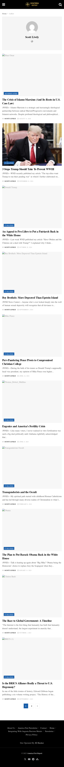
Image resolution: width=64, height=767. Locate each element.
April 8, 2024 (24, 442)
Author (11, 13)
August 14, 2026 (25, 119)
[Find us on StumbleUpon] (37, 759)
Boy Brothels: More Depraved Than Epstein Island (30, 297)
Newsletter (49, 731)
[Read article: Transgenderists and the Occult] (32, 467)
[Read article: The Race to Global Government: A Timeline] (32, 596)
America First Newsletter (27, 728)
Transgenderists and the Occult (19, 492)
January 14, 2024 (25, 570)
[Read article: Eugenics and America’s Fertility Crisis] (32, 401)
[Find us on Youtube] (29, 759)
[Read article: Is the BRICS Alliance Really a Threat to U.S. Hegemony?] (32, 658)
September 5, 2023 (26, 699)
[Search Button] (60, 4)
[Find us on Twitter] (25, 759)
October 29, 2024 (25, 247)
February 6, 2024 (25, 504)
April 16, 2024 (24, 376)
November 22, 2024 (26, 181)
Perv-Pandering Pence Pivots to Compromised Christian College (27, 362)
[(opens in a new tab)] (32, 75)
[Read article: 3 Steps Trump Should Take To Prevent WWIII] (32, 144)
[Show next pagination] (37, 706)
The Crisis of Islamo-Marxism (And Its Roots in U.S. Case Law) (31, 101)
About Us (11, 728)
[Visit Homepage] (32, 4)
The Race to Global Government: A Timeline (27, 621)
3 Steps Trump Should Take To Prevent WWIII (28, 169)
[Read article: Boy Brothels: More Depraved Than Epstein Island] (32, 273)
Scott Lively (10, 119)
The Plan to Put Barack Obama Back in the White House (30, 556)
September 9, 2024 (26, 310)
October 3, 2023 (25, 633)
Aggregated (11, 93)
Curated (9, 163)
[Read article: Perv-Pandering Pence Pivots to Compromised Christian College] (32, 335)
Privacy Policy (32, 734)
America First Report (34, 753)
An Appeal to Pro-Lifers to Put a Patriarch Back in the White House (30, 233)
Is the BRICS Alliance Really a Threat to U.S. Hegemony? (27, 685)
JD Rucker (39, 742)
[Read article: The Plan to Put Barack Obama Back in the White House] (32, 530)
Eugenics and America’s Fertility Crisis (23, 426)
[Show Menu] (3, 4)
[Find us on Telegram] (33, 759)
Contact (43, 728)
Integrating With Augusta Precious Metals (25, 731)
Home (4, 13)
